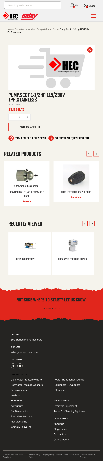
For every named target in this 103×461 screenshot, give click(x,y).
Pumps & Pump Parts (47, 29)
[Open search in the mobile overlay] (31, 5)
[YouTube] (20, 366)
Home (10, 29)
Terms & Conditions (64, 454)
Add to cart (28, 127)
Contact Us (50, 308)
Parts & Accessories (24, 29)
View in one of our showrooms (30, 138)
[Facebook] (13, 366)
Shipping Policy (47, 454)
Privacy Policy (34, 454)
